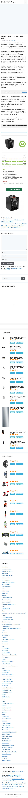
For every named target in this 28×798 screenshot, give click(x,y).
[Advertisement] (14, 18)
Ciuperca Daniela (6, 786)
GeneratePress (14, 796)
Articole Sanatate (6, 586)
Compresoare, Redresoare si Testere (11, 628)
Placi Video (5, 729)
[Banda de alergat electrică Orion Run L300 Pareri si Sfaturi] (3, 368)
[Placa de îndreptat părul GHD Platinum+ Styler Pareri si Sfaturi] (3, 433)
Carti (3, 606)
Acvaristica (5, 573)
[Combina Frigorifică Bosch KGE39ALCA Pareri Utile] (5, 427)
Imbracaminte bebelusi (8, 677)
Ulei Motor (4, 756)
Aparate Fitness (6, 584)
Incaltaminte (5, 685)
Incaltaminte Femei (7, 692)
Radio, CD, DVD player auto (9, 732)
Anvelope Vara (6, 580)
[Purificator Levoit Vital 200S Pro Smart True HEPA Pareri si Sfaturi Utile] (3, 399)
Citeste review (19, 342)
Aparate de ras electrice (8, 582)
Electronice (5, 650)
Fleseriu (4, 782)
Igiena (3, 668)
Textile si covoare (6, 754)
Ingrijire (4, 694)
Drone (3, 646)
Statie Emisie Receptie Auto (9, 751)
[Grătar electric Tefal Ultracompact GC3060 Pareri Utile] (3, 348)
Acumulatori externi (7, 571)
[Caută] (23, 278)
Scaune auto (5, 743)
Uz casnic (4, 758)
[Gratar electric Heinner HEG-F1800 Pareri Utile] (3, 358)
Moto (3, 714)
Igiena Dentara (6, 670)
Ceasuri (4, 615)
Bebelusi (4, 595)
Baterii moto (5, 593)
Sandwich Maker (6, 740)
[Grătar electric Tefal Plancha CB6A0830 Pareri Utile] (3, 338)
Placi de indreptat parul (8, 727)
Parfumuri (4, 721)
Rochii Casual (5, 738)
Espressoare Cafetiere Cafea (9, 655)
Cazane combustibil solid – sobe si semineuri (14, 613)
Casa (3, 611)
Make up (4, 705)
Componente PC (6, 626)
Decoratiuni (5, 641)
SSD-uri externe (6, 749)
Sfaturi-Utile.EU (6, 1)
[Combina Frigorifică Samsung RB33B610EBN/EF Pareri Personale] (3, 443)
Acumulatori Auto (6, 569)
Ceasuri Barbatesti (7, 617)
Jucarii (3, 701)
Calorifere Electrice (8, 218)
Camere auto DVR (6, 602)
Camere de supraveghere (8, 604)
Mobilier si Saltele (6, 710)
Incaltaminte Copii (6, 690)
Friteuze (4, 659)
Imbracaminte (5, 672)
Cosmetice (4, 633)
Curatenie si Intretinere (8, 639)
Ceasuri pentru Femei (7, 619)
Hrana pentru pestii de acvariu (10, 666)
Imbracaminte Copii (7, 679)
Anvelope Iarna (6, 578)
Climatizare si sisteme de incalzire (11, 624)
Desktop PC (5, 644)
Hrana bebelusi (6, 663)
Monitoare (4, 712)
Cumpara (12, 342)
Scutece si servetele (7, 747)
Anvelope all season (7, 575)
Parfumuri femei (6, 725)
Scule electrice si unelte (8, 745)
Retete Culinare (6, 734)
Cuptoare (4, 637)
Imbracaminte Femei (7, 681)
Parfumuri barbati (6, 723)
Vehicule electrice (6, 760)
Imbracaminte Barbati (7, 674)
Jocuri (3, 699)
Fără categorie (6, 657)
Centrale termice (6, 622)
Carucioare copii (6, 608)
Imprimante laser (6, 683)
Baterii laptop (5, 591)
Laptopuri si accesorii (7, 703)
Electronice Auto (6, 652)
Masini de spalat (6, 707)
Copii (3, 630)
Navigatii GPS (5, 716)
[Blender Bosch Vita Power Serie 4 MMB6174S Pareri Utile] (3, 388)
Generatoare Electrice (7, 661)
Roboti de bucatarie (7, 736)
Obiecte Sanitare (6, 718)
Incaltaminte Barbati (7, 688)
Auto (3, 589)
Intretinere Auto (6, 696)
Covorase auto (6, 635)
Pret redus (25, 92)
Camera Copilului (6, 600)
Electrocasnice (6, 648)
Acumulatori (5, 567)
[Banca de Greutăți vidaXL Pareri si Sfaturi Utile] (3, 379)
